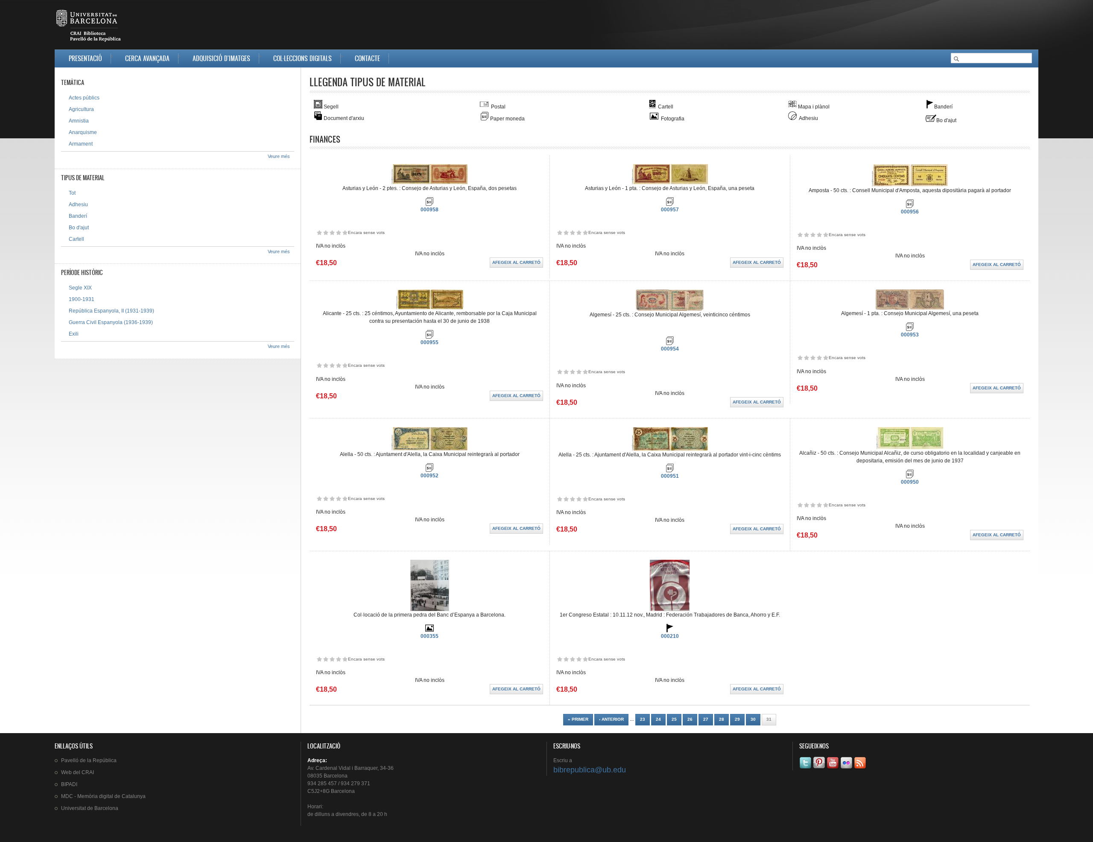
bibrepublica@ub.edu (589, 770)
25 (674, 719)
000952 (429, 476)
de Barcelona (89, 808)
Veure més (279, 156)
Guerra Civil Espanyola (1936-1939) (111, 322)
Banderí (78, 216)
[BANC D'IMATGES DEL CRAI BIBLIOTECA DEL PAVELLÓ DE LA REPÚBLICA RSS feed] (861, 769)
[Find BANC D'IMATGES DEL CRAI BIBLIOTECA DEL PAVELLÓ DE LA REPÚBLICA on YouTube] (833, 769)
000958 (429, 210)
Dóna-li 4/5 (338, 232)
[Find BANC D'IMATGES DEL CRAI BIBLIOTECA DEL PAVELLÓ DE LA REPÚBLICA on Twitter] (806, 769)
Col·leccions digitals (302, 58)
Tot (72, 193)
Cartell (76, 239)
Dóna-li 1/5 (319, 232)
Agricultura (81, 109)
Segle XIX (80, 288)
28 (721, 719)
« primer (578, 719)
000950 (910, 482)
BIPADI (69, 784)
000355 (429, 636)
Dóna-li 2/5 (325, 232)
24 (658, 719)
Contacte (367, 58)
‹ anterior (611, 719)
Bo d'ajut (79, 228)
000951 (670, 476)
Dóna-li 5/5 (345, 232)
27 (705, 719)
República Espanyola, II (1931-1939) (111, 311)
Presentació (85, 58)
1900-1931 (81, 299)
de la (89, 760)
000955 (429, 342)
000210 (670, 636)
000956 (910, 212)
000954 (670, 349)
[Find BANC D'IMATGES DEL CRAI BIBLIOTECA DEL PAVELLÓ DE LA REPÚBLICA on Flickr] (847, 769)
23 (642, 719)
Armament (81, 144)
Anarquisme (83, 132)
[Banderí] (670, 631)
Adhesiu (78, 205)
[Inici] (89, 27)
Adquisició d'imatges (221, 58)
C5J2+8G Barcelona (331, 791)
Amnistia (79, 121)
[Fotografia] (429, 631)
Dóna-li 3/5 (332, 232)
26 (690, 719)
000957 (670, 210)
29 (737, 719)
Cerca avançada (147, 58)
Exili (74, 334)
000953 (910, 335)
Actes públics (84, 98)
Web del (77, 772)
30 (753, 719)
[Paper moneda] (429, 204)
